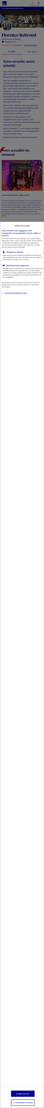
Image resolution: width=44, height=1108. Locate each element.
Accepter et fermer (22, 1094)
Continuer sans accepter (22, 225)
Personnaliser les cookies (24, 1103)
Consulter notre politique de (16, 293)
